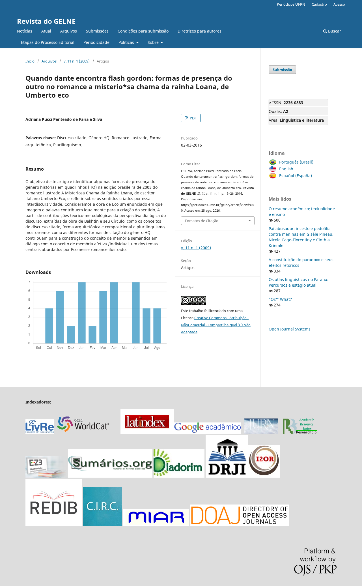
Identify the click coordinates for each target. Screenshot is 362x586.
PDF (193, 118)
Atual (46, 31)
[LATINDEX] (147, 432)
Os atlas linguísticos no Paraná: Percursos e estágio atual (298, 282)
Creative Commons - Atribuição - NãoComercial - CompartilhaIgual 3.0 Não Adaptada (216, 324)
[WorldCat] (86, 432)
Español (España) (295, 175)
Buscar (334, 31)
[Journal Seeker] (300, 432)
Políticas (126, 42)
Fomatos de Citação (201, 220)
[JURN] (261, 432)
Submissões (97, 31)
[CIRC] (102, 524)
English (286, 168)
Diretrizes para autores (199, 31)
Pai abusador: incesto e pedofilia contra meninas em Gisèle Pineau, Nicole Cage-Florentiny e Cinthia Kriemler (301, 237)
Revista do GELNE (46, 21)
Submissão (282, 69)
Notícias (24, 31)
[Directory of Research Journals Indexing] (227, 476)
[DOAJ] (239, 524)
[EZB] (46, 476)
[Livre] (39, 432)
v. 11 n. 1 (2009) (77, 61)
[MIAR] (156, 524)
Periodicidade (96, 42)
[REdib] (53, 524)
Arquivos (68, 31)
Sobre (154, 42)
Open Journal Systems (290, 329)
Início (30, 61)
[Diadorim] (179, 476)
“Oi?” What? (280, 299)
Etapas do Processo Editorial (47, 42)
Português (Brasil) (296, 162)
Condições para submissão (143, 31)
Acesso (339, 4)
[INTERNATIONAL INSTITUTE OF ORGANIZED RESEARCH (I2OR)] (264, 476)
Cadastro (319, 4)
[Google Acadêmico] (207, 432)
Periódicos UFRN (291, 4)
